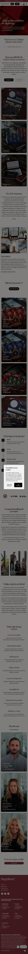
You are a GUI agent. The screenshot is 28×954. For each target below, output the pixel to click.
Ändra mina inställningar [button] (9, 485)
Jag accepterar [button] (18, 485)
